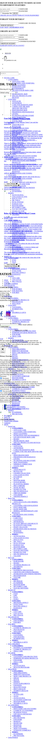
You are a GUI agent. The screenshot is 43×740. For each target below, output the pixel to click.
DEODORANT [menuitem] (18, 522)
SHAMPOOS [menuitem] (17, 566)
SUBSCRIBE (4, 327)
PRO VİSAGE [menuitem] (17, 615)
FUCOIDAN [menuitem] (17, 477)
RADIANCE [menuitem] (17, 608)
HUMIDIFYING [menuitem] (18, 638)
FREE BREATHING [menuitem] (19, 673)
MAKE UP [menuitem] (11, 590)
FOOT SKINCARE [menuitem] (19, 507)
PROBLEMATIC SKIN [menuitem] (20, 441)
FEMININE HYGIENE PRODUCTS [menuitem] (25, 658)
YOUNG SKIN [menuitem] (18, 466)
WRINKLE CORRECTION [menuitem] (22, 464)
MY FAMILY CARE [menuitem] (19, 549)
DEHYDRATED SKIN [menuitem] (20, 455)
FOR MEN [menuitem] (16, 622)
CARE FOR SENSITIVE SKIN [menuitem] (23, 450)
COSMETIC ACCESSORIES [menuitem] (22, 710)
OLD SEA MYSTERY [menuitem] (20, 550)
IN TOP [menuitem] (15, 478)
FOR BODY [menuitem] (17, 685)
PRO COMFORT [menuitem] (18, 486)
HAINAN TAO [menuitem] (18, 545)
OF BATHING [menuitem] (17, 532)
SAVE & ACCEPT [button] (6, 402)
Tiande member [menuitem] (9, 419)
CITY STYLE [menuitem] (17, 613)
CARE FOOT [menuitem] (17, 518)
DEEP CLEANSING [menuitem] (19, 433)
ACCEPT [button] (14, 346)
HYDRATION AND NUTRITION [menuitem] (24, 529)
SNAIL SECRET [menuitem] (18, 487)
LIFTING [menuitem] (16, 459)
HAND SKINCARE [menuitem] (19, 509)
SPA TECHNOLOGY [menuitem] (20, 491)
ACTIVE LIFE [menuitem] (17, 694)
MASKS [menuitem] (15, 439)
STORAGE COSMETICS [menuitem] (21, 730)
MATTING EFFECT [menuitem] (19, 606)
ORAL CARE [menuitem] (17, 651)
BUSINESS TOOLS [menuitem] (19, 712)
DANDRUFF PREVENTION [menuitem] (22, 570)
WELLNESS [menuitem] (17, 631)
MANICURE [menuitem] (17, 723)
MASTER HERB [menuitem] (18, 480)
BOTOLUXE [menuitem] (17, 471)
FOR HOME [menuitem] (17, 660)
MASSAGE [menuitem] (16, 531)
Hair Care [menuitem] (11, 557)
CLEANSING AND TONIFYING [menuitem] (24, 432)
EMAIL (21, 37)
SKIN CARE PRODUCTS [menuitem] (21, 676)
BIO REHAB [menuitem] (17, 581)
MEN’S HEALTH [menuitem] (19, 689)
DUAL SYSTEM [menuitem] (18, 543)
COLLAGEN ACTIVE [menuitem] (20, 475)
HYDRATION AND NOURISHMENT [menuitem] (25, 435)
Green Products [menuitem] (13, 737)
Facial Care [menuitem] (11, 426)
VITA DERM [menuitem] (17, 495)
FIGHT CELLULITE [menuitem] (20, 527)
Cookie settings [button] (5, 346)
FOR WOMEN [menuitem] (18, 620)
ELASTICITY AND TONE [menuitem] (22, 525)
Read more (7, 268)
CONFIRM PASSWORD (27, 41)
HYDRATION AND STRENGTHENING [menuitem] (26, 574)
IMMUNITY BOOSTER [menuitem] (21, 674)
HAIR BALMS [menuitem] (18, 561)
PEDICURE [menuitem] (17, 727)
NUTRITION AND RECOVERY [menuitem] (24, 460)
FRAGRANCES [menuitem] (13, 617)
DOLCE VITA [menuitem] (17, 540)
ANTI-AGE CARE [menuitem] (19, 430)
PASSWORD (23, 11)
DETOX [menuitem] (15, 680)
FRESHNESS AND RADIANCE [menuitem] (24, 457)
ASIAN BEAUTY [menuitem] (19, 469)
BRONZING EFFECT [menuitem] (20, 602)
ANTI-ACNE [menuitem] (17, 446)
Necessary (5, 378)
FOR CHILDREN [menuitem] (14, 644)
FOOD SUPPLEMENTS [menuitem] (21, 683)
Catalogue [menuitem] (7, 423)
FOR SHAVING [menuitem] (18, 637)
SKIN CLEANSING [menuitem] (19, 728)
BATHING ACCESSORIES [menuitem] (22, 647)
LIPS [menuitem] (14, 595)
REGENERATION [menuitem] (19, 575)
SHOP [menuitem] (6, 424)
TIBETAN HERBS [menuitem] (19, 493)
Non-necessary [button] (4, 389)
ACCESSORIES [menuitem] (13, 705)
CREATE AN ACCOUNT (8, 15)
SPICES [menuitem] (15, 678)
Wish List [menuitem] (7, 417)
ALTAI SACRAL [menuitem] (18, 536)
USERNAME (23, 9)
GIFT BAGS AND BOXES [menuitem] (22, 714)
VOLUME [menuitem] (16, 577)
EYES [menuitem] (15, 593)
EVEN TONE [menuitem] (17, 604)
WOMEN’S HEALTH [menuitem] (20, 691)
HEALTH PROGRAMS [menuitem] (21, 667)
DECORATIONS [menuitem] (18, 718)
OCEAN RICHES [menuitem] (19, 482)
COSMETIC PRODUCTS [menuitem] (21, 628)
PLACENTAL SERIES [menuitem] (20, 484)
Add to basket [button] (8, 187)
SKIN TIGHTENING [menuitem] (20, 462)
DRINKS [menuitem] (16, 682)
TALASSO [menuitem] (16, 556)
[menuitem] (17, 428)
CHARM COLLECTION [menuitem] (21, 473)
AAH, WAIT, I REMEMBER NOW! (12, 27)
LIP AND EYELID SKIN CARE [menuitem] (23, 437)
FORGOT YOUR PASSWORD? (28, 15)
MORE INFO (17, 187)
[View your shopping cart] (5, 58)
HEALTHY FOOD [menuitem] (19, 687)
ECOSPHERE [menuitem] (17, 583)
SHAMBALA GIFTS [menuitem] (20, 642)
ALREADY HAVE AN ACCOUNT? (12, 45)
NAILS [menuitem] (15, 599)
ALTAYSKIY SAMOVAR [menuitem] (21, 700)
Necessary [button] (3, 376)
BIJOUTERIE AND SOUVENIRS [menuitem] (24, 709)
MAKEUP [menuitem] (16, 721)
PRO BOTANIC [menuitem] (18, 736)
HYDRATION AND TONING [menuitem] (23, 514)
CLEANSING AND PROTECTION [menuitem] (24, 656)
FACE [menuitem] (15, 597)
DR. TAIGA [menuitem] (17, 541)
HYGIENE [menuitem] (11, 653)
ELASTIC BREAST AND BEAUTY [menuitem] (25, 523)
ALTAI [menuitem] (15, 696)
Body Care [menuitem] (11, 498)
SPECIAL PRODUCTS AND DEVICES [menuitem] (26, 442)
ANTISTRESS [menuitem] (17, 448)
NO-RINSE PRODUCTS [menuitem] (21, 565)
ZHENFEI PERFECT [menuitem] (20, 496)
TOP (1, 339)
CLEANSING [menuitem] (17, 520)
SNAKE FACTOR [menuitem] (19, 489)
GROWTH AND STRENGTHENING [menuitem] (25, 572)
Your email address (25, 325)
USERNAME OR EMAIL (27, 23)
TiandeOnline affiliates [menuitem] (11, 421)
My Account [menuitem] (8, 415)
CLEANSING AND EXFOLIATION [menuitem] (25, 505)
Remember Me (7, 13)
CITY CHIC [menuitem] (17, 611)
